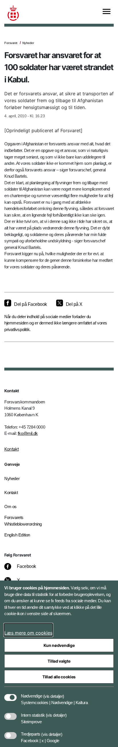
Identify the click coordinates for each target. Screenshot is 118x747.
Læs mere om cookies (28, 633)
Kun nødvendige (59, 645)
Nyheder (28, 43)
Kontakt (11, 449)
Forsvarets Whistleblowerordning (23, 520)
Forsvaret (10, 43)
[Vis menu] (106, 12)
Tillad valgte (59, 661)
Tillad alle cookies (59, 676)
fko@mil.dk (28, 433)
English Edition (17, 534)
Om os (10, 506)
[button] (53, 693)
